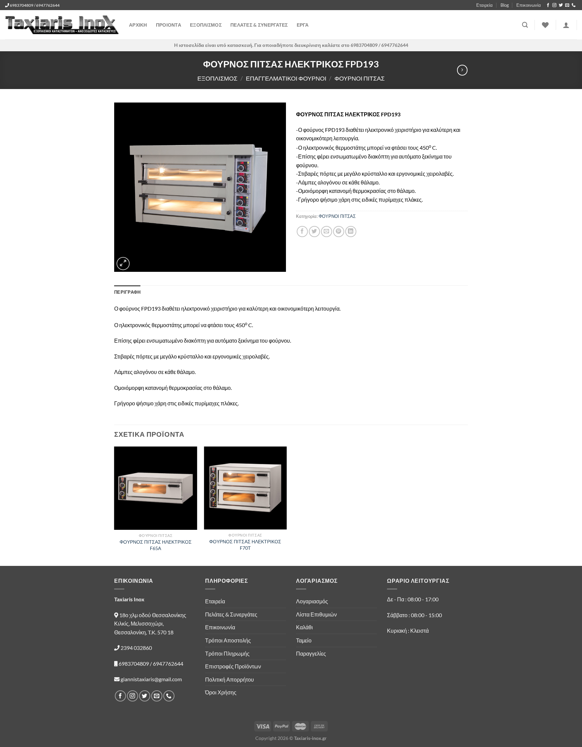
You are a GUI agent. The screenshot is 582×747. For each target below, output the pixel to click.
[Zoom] (123, 263)
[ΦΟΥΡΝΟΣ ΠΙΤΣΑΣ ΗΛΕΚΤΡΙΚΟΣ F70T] (245, 488)
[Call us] (574, 5)
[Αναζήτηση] (525, 25)
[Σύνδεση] (566, 25)
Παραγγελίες (311, 653)
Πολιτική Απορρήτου (229, 679)
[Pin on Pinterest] (338, 231)
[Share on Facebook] (302, 231)
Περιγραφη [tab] (127, 292)
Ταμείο (304, 640)
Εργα (303, 25)
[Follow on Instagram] (554, 5)
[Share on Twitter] (314, 231)
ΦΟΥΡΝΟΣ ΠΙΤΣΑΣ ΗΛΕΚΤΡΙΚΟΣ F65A (156, 545)
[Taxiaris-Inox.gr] (62, 25)
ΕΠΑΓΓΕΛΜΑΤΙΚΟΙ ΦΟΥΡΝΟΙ (286, 78)
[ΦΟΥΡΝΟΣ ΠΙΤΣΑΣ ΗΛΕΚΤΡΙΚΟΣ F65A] (155, 488)
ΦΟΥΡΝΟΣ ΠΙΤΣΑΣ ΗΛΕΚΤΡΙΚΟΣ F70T (245, 545)
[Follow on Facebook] (548, 5)
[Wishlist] (545, 25)
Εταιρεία (484, 5)
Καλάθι (304, 627)
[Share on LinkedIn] (350, 231)
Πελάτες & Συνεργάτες (231, 614)
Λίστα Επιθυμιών (316, 614)
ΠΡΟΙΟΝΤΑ (168, 25)
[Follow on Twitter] (561, 5)
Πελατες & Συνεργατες (259, 25)
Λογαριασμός (312, 601)
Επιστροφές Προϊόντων (233, 666)
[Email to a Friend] (326, 231)
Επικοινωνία (528, 5)
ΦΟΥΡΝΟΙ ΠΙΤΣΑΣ (359, 78)
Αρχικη (138, 25)
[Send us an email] (567, 5)
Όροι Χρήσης (220, 692)
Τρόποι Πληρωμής (227, 653)
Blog (504, 5)
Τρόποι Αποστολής (228, 640)
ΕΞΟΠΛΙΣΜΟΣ (206, 25)
